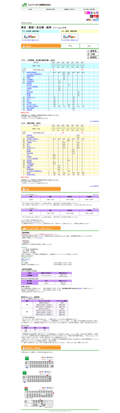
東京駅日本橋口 (31, 174)
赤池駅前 (29, 88)
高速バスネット (25, 259)
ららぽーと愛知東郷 (32, 86)
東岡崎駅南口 (30, 76)
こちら (34, 222)
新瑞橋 (28, 93)
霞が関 (28, 173)
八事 (28, 90)
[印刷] (93, 54)
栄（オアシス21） (32, 104)
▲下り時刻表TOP (94, 121)
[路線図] (93, 57)
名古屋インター (31, 97)
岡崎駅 (28, 77)
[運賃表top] (93, 51)
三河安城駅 (30, 79)
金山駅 (28, 95)
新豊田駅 (29, 83)
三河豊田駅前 (30, 81)
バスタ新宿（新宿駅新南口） (35, 74)
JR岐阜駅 (29, 110)
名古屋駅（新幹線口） (33, 106)
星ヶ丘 (28, 99)
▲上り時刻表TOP (94, 186)
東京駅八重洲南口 (32, 72)
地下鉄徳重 (30, 92)
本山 (28, 101)
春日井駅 (29, 85)
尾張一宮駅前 (30, 108)
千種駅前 (29, 102)
